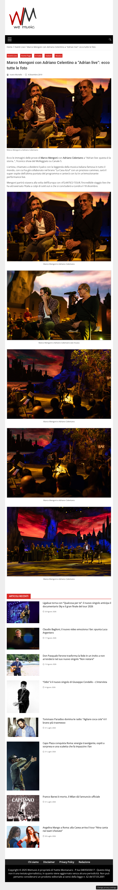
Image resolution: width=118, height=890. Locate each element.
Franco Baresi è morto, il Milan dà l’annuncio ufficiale (71, 796)
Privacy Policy (66, 862)
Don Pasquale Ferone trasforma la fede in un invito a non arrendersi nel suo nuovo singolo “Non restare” (74, 657)
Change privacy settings (106, 887)
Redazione (84, 862)
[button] (110, 39)
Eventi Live (12, 55)
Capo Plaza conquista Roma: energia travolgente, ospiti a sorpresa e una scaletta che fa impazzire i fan (73, 745)
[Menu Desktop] (10, 39)
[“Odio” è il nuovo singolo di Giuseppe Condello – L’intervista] (23, 696)
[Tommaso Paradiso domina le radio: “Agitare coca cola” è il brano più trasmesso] (23, 727)
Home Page (26, 55)
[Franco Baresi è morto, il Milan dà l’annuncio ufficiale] (23, 808)
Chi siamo (33, 862)
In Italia (38, 55)
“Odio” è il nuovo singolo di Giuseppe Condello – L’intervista (75, 682)
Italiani (48, 55)
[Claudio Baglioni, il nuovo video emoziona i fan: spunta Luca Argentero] (23, 639)
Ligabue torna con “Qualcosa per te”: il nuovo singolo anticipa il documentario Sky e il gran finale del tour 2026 (77, 604)
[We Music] (23, 17)
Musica (59, 55)
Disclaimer (49, 862)
